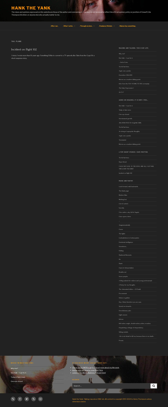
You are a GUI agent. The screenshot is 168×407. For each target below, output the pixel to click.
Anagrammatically (124, 225)
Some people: (123, 276)
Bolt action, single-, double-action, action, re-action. (135, 323)
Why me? (122, 54)
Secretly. (121, 208)
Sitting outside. (124, 332)
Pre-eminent (123, 293)
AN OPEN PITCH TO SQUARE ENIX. (130, 123)
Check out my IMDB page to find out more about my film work (95, 368)
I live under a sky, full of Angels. (129, 212)
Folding (121, 251)
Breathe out (122, 272)
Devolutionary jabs (125, 310)
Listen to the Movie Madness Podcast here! (89, 373)
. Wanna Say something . (127, 26)
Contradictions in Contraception (129, 238)
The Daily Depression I (126, 88)
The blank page (124, 191)
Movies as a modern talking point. (130, 79)
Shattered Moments (125, 255)
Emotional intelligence (126, 242)
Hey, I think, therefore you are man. (130, 302)
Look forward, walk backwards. (128, 186)
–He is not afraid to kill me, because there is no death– (136, 336)
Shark (120, 263)
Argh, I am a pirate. (125, 71)
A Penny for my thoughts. (127, 285)
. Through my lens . (86, 26)
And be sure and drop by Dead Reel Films (87, 370)
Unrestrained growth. (125, 118)
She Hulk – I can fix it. (126, 58)
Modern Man (123, 195)
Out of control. (123, 204)
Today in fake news (125, 110)
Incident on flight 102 (24, 49)
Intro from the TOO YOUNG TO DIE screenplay (134, 84)
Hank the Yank (31, 8)
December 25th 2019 (125, 75)
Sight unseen (123, 315)
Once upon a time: (125, 216)
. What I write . (68, 26)
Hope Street (123, 162)
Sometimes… (123, 246)
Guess (121, 229)
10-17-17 (121, 92)
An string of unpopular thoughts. (129, 131)
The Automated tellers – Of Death (130, 289)
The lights (122, 233)
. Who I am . (54, 26)
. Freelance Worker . (106, 26)
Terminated (122, 140)
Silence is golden (124, 298)
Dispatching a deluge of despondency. (131, 328)
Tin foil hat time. (124, 66)
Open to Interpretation (126, 268)
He (120, 259)
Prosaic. (121, 340)
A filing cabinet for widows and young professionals (135, 281)
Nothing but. (123, 199)
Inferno (121, 319)
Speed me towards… (125, 306)
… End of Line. (123, 62)
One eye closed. (124, 114)
